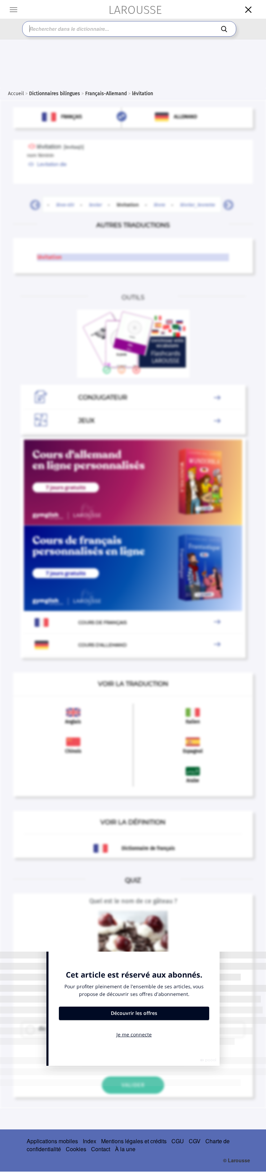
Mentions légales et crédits (134, 1141)
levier (95, 204)
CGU (177, 1141)
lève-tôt (65, 204)
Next (225, 203)
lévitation (132, 204)
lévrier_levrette (197, 204)
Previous (32, 203)
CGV (195, 1141)
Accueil (16, 94)
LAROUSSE (135, 10)
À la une (125, 1149)
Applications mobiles (52, 1141)
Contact (100, 1149)
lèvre (159, 204)
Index (89, 1141)
